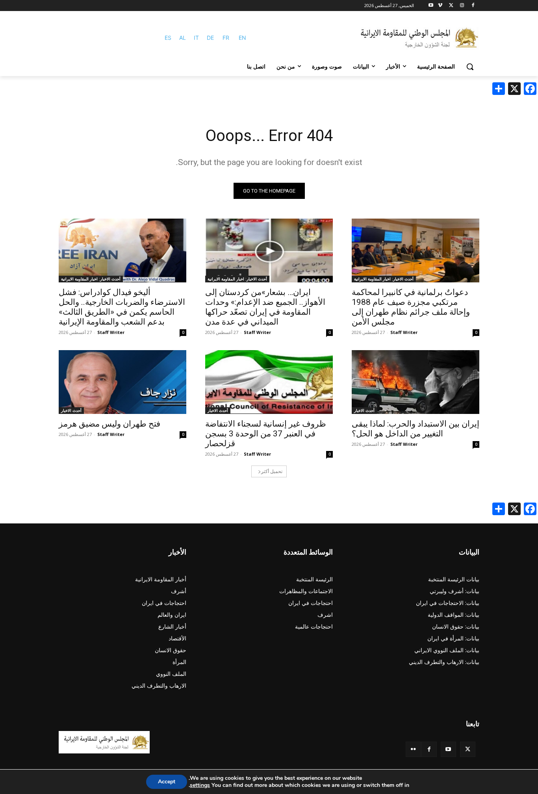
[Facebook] (472, 5)
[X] (451, 5)
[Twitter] (467, 749)
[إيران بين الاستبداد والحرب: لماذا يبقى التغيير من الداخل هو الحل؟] (415, 382)
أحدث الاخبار (364, 410)
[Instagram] (461, 5)
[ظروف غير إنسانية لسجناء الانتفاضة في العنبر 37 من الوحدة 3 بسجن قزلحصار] (269, 382)
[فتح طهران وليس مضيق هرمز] (122, 382)
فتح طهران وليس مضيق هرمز (109, 424)
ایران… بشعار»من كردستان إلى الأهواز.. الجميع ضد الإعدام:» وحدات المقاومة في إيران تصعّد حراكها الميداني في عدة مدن (265, 307)
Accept (166, 781)
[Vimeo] (440, 5)
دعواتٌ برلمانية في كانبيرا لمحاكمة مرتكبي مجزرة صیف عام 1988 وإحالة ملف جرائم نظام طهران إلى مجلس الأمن (411, 307)
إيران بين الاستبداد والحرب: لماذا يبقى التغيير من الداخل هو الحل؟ (415, 428)
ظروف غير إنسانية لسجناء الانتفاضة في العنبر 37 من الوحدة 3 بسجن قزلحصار (265, 433)
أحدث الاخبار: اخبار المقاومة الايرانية (384, 279)
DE (210, 37)
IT (196, 37)
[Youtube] (431, 5)
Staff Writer (403, 332)
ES (168, 37)
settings (200, 785)
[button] (469, 66)
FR (226, 37)
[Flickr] (413, 749)
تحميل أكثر (271, 471)
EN (242, 37)
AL (182, 37)
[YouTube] (448, 749)
